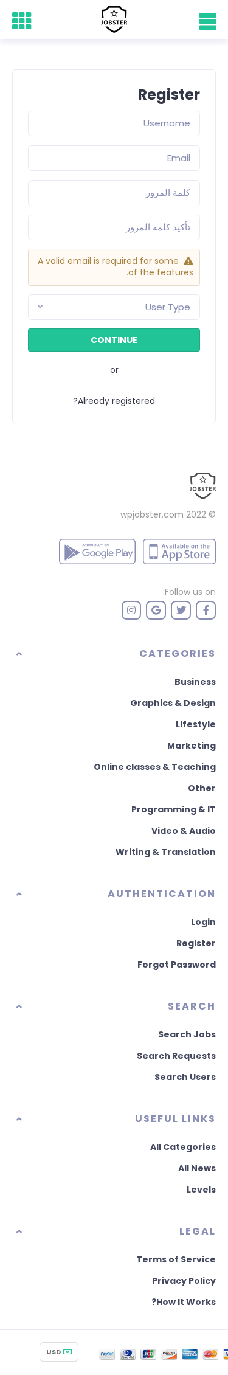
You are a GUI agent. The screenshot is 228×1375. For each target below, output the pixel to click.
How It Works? (183, 1302)
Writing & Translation (166, 852)
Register (196, 943)
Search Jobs (187, 1034)
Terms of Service (176, 1259)
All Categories (183, 1147)
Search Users (185, 1077)
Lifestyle (196, 724)
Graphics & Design (173, 703)
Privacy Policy (184, 1281)
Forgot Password (176, 964)
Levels (201, 1189)
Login (203, 922)
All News (197, 1168)
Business (195, 682)
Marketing (191, 745)
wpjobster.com (152, 514)
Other (202, 788)
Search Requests (176, 1056)
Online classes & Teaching (155, 767)
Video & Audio (183, 831)
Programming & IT (173, 809)
